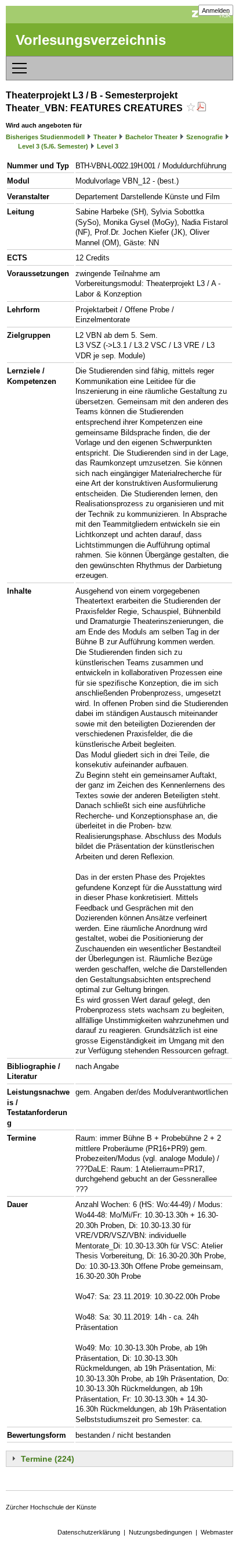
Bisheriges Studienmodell (45, 136)
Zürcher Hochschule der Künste (51, 1507)
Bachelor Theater (151, 136)
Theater (105, 136)
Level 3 (107, 146)
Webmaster (217, 1532)
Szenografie (204, 136)
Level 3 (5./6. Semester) (53, 146)
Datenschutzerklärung (88, 1532)
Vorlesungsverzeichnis (91, 40)
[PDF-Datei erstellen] (201, 108)
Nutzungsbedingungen (160, 1532)
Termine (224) (47, 1458)
